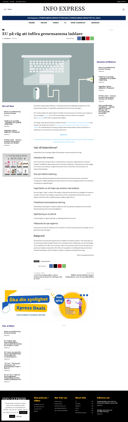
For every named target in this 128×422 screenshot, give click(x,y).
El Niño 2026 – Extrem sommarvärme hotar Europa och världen (12, 141)
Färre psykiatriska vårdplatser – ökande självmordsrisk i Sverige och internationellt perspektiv (107, 109)
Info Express (7, 38)
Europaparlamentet (45, 261)
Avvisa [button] (12, 416)
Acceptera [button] (23, 412)
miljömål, (40, 118)
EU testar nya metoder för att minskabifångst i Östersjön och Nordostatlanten (12, 354)
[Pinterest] (88, 38)
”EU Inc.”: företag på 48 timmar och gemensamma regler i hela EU (12, 366)
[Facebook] (79, 38)
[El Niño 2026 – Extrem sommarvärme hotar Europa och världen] (26, 142)
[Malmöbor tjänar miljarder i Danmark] (26, 133)
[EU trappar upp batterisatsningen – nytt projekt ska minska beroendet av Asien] (26, 343)
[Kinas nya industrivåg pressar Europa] (26, 114)
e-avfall (46, 115)
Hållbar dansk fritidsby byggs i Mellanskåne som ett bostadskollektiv (79, 276)
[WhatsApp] (92, 38)
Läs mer (19, 416)
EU (3, 29)
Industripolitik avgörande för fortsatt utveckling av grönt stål (107, 402)
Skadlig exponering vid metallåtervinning (104, 411)
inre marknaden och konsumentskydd (78, 123)
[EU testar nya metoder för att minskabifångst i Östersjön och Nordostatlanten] (26, 354)
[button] (123, 9)
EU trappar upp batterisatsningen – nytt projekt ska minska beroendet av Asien (13, 343)
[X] (83, 38)
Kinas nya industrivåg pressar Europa (12, 112)
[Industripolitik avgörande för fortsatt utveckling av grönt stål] (123, 403)
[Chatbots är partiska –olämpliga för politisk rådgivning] (26, 123)
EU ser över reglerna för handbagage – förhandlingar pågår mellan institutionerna (12, 377)
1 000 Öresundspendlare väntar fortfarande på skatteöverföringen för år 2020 (48, 277)
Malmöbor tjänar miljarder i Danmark (12, 131)
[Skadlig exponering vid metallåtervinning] (123, 412)
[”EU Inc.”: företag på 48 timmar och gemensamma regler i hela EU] (26, 365)
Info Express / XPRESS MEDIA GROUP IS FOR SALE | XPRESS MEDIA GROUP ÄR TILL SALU (64, 18)
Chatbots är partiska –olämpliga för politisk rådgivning (12, 122)
